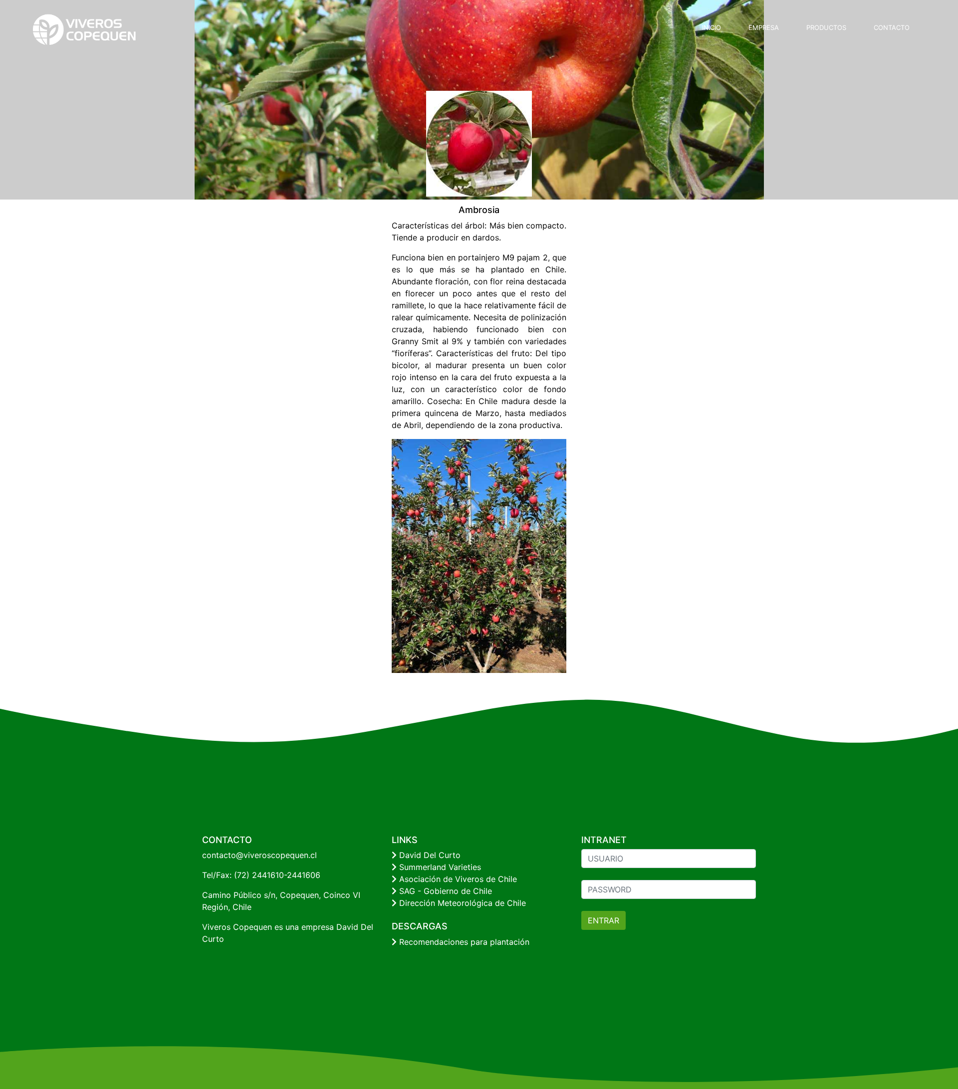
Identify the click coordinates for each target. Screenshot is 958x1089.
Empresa (763, 27)
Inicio (711, 27)
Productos (826, 27)
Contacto (892, 27)
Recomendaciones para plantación (463, 942)
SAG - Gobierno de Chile (444, 891)
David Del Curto (429, 855)
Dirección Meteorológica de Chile (461, 903)
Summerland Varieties (439, 867)
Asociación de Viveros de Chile (457, 879)
